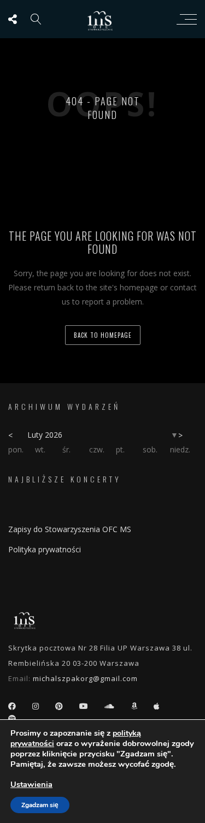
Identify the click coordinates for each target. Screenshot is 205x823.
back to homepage (103, 335)
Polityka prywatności (44, 549)
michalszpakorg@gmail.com (85, 678)
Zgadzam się (39, 805)
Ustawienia (31, 784)
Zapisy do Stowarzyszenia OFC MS (69, 529)
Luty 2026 (44, 435)
